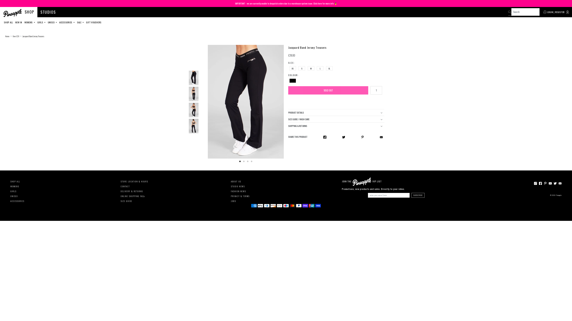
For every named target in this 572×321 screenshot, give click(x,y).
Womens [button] (28, 22)
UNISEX (14, 196)
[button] (567, 12)
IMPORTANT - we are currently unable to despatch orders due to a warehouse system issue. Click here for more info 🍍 (286, 3)
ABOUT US (236, 181)
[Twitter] (555, 183)
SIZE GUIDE (126, 201)
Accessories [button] (66, 22)
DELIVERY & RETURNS (132, 191)
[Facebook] (540, 183)
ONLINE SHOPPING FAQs (133, 196)
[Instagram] (535, 183)
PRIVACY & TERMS (240, 196)
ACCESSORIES (17, 201)
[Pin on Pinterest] (362, 137)
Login (550, 12)
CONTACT (125, 186)
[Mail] (381, 137)
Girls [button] (40, 22)
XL (329, 68)
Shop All (8, 22)
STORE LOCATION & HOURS (134, 181)
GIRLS (13, 191)
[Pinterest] (545, 183)
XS (293, 68)
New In (18, 22)
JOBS (233, 201)
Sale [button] (79, 22)
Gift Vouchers (93, 22)
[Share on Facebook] (324, 137)
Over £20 (16, 36)
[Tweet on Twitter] (343, 137)
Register (560, 12)
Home (7, 36)
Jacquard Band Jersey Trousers (33, 36)
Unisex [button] (51, 22)
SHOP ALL (15, 181)
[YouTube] (550, 183)
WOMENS (14, 186)
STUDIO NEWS (238, 186)
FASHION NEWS (238, 191)
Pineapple (559, 195)
